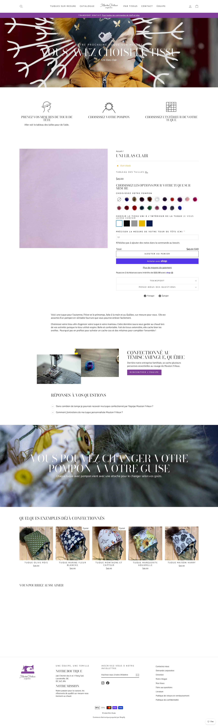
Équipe (161, 6)
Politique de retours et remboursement (172, 695)
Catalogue (87, 6)
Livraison (159, 691)
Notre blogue (161, 679)
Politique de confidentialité (167, 700)
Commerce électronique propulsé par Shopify (109, 717)
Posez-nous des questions (157, 287)
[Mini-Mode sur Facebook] (107, 682)
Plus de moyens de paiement (157, 267)
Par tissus (131, 6)
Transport (157, 280)
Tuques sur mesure (63, 6)
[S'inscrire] (137, 675)
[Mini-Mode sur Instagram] (102, 682)
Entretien (160, 674)
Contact (147, 6)
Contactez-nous (162, 666)
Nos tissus (160, 683)
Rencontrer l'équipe (144, 372)
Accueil (119, 151)
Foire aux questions (164, 687)
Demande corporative (165, 670)
